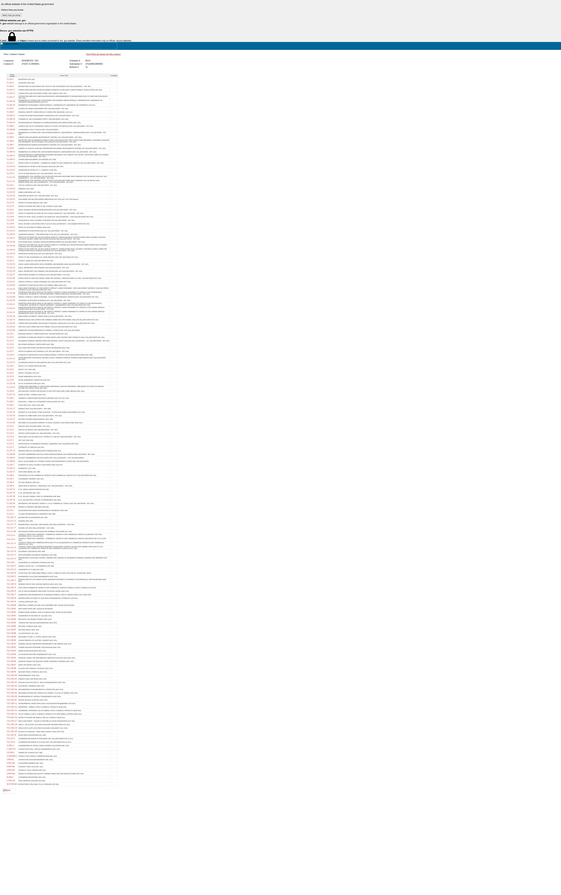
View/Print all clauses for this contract (103, 54)
